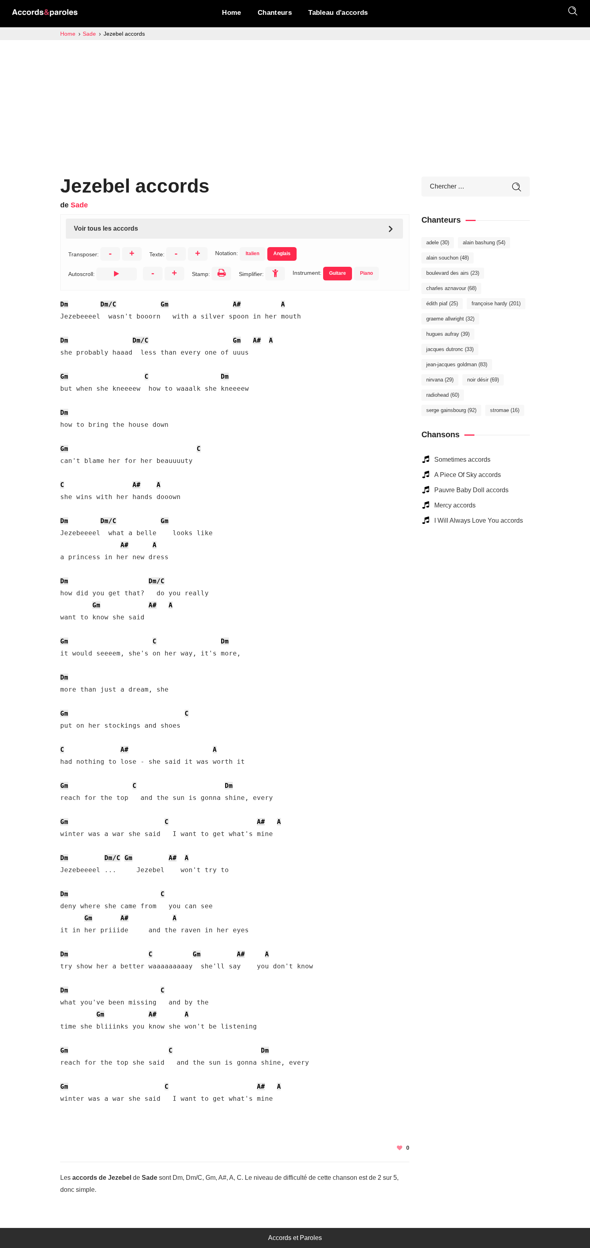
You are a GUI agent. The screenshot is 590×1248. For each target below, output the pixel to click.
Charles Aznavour (451, 288)
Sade (79, 205)
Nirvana (440, 380)
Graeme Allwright (450, 319)
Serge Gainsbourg (451, 410)
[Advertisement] (295, 100)
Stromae (504, 410)
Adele (437, 242)
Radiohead (442, 395)
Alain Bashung (484, 242)
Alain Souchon (447, 258)
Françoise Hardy (496, 303)
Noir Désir (483, 380)
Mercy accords (455, 505)
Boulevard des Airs (452, 273)
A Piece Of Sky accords (467, 474)
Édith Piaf (442, 303)
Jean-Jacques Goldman (456, 364)
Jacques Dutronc (450, 349)
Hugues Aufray (448, 334)
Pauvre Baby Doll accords (471, 490)
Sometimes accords (462, 459)
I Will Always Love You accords (478, 520)
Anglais (282, 253)
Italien (252, 253)
